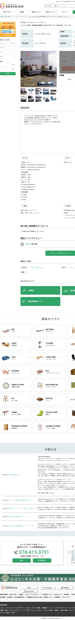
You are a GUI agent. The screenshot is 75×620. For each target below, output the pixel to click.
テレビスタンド (18, 608)
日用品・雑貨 (4, 610)
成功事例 (66, 594)
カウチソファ (39, 267)
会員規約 (9, 597)
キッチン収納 (36, 608)
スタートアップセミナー (32, 594)
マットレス (9, 608)
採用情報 (57, 597)
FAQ (21, 560)
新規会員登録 (4, 594)
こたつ (33, 610)
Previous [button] (69, 552)
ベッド (2, 608)
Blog (29, 587)
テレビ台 (27, 608)
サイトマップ (65, 597)
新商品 (22, 12)
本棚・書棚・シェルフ (67, 610)
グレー (73, 267)
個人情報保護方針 (19, 597)
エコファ (39, 610)
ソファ (32, 267)
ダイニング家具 (48, 610)
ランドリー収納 (4, 612)
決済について (58, 594)
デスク (13, 612)
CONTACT (42, 560)
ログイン (37, 43)
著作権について (48, 597)
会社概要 (2, 597)
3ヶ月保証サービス (46, 594)
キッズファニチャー (15, 610)
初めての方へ (7, 12)
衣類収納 (44, 608)
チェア (69, 608)
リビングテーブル (60, 608)
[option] (39, 69)
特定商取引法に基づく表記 (34, 597)
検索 (7, 73)
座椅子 (57, 610)
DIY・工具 (26, 610)
